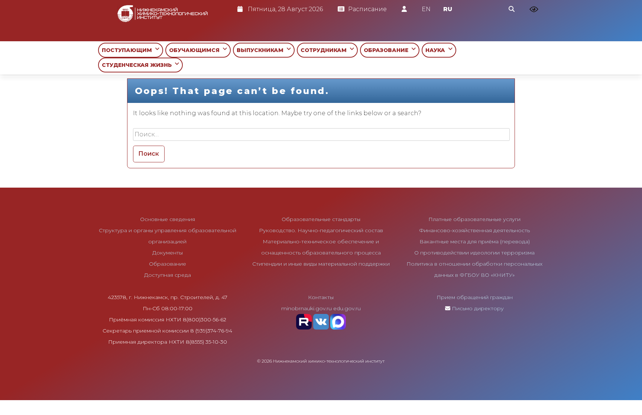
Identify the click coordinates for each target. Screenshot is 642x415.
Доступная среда (167, 275)
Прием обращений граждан (475, 297)
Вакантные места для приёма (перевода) (474, 241)
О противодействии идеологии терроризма (474, 252)
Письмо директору (478, 308)
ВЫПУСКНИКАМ (261, 50)
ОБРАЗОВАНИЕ (387, 50)
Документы (167, 252)
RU (447, 9)
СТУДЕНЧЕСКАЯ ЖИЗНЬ (138, 65)
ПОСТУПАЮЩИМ (128, 50)
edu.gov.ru (347, 308)
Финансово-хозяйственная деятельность (474, 230)
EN (426, 9)
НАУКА (436, 50)
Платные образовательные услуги (474, 219)
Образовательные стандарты (321, 219)
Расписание (367, 9)
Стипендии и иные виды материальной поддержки (321, 263)
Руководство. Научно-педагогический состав (321, 230)
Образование (167, 263)
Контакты (321, 297)
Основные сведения (167, 219)
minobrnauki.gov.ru (306, 308)
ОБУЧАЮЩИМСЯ (196, 50)
